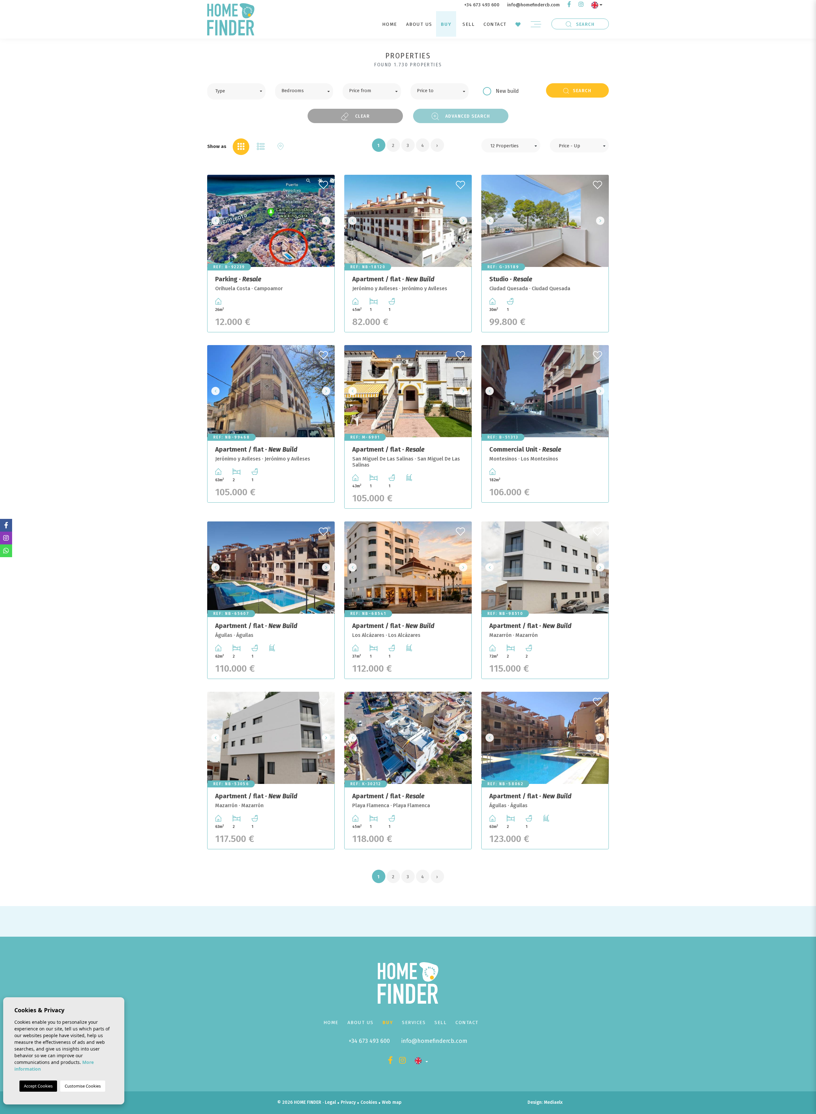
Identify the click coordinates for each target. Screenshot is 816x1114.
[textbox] (241, 90)
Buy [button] (446, 24)
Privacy (348, 1102)
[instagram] (581, 4)
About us (419, 24)
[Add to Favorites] (324, 183)
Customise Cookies (83, 1086)
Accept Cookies (38, 1086)
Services (414, 1022)
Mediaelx (553, 1102)
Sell (469, 24)
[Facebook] (569, 4)
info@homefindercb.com (533, 5)
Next (328, 221)
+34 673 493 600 (481, 5)
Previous (214, 221)
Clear (361, 116)
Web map (392, 1102)
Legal (330, 1102)
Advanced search (467, 116)
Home (389, 24)
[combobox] (236, 91)
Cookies (369, 1102)
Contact (495, 24)
